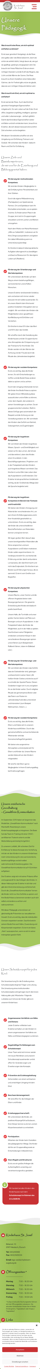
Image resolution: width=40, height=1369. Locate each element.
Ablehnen (20, 1356)
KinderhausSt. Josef (19, 7)
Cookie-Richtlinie (9, 1366)
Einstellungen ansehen (20, 1362)
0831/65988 (15, 1252)
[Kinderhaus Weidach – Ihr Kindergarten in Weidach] (7, 6)
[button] (37, 1325)
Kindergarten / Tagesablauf (15, 1309)
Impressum (32, 1366)
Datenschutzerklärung (21, 1366)
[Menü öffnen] (34, 6)
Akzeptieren (20, 1350)
